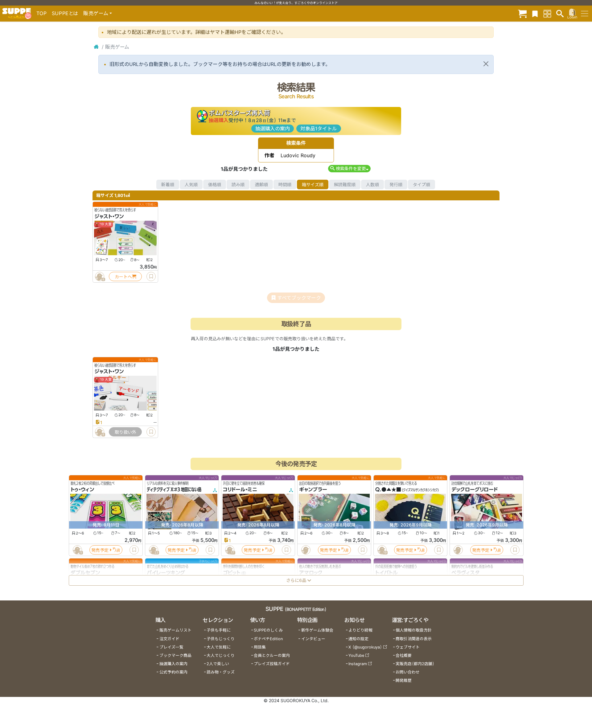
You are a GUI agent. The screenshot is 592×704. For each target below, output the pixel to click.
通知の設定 (358, 638)
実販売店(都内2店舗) (415, 663)
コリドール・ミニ (240, 489)
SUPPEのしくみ (268, 630)
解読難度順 (345, 184)
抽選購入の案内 (272, 128)
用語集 (260, 647)
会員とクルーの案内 (272, 655)
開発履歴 (404, 680)
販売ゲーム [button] (95, 13)
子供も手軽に (219, 630)
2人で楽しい (218, 663)
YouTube (356, 655)
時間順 (284, 184)
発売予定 (100, 550)
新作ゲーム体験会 (317, 630)
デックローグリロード (474, 489)
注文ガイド (169, 638)
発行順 (395, 184)
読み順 (238, 184)
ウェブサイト (408, 647)
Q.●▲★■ (388, 489)
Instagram (357, 663)
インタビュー (313, 638)
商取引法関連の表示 (414, 638)
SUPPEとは (65, 13)
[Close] (486, 63)
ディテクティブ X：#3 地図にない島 (174, 489)
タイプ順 (421, 184)
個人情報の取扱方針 (414, 630)
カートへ (123, 276)
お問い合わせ (408, 672)
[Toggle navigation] (584, 13)
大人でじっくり (221, 655)
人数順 (372, 184)
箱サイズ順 (312, 184)
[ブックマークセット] (535, 13)
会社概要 (404, 655)
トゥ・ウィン (82, 489)
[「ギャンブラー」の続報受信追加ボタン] (305, 550)
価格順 (214, 184)
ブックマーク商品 (175, 655)
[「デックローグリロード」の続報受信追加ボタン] (457, 550)
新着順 (167, 184)
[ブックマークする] (151, 276)
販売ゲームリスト (175, 630)
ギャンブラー (313, 489)
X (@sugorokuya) (365, 647)
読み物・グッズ (221, 672)
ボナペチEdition (268, 638)
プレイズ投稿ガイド (272, 663)
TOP (41, 13)
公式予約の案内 (173, 672)
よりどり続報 (360, 630)
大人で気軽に (219, 647)
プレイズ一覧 (171, 647)
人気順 (191, 184)
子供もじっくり (221, 638)
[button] (349, 168)
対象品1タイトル (318, 128)
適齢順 (261, 184)
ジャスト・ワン (109, 216)
